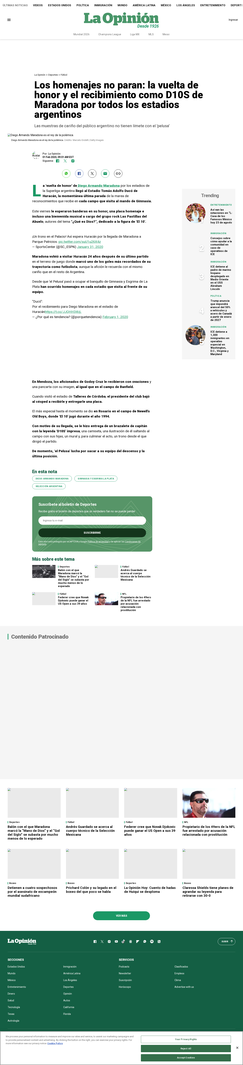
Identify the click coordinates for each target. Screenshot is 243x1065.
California (68, 1007)
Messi (166, 34)
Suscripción (125, 980)
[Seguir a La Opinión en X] (102, 941)
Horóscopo (125, 986)
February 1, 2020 (115, 317)
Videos (38, 5)
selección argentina (49, 486)
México (166, 5)
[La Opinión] (121, 20)
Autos (66, 1000)
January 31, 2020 (90, 247)
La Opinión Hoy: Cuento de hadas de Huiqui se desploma (150, 890)
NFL (124, 594)
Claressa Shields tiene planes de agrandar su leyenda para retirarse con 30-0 (208, 892)
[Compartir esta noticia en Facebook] (79, 173)
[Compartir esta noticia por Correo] (105, 173)
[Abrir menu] (9, 20)
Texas (11, 1014)
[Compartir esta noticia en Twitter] (92, 173)
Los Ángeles (185, 5)
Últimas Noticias (15, 5)
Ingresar (233, 19)
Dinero (11, 993)
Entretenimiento (212, 5)
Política (82, 5)
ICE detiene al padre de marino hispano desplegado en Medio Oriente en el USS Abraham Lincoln (220, 278)
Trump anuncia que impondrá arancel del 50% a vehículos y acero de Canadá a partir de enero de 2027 (221, 310)
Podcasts (124, 966)
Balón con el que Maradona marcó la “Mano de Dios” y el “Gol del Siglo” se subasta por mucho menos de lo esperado (73, 578)
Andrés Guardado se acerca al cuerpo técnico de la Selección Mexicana (135, 575)
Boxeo (12, 883)
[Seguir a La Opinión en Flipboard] (137, 941)
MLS (151, 34)
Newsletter (125, 973)
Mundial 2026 (81, 34)
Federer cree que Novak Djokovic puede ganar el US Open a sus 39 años (73, 600)
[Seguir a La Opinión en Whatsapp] (144, 941)
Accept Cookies (186, 1057)
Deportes (53, 74)
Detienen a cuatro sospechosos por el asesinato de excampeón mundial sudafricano (32, 892)
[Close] (237, 1048)
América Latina (144, 5)
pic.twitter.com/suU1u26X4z (80, 242)
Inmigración (103, 5)
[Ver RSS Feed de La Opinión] (159, 941)
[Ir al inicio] (22, 941)
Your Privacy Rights (186, 1039)
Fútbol (64, 74)
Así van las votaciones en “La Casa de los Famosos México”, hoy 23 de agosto (221, 216)
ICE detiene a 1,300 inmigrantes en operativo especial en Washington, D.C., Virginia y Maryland (219, 343)
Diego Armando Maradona (98, 186)
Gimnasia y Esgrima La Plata (96, 478)
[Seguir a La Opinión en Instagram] (73, 161)
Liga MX (135, 34)
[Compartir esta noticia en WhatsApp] (66, 173)
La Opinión (39, 74)
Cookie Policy (55, 1043)
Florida (67, 1014)
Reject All (186, 1048)
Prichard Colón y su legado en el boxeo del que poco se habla (91, 890)
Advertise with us (184, 986)
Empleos (179, 973)
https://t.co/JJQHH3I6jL (63, 312)
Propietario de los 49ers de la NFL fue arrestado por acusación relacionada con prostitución (136, 604)
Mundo (122, 5)
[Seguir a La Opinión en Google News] (130, 941)
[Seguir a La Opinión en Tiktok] (123, 941)
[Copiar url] (118, 173)
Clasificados (181, 966)
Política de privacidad (98, 541)
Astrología (13, 1020)
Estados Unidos (59, 5)
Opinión (67, 993)
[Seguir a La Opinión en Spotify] (151, 941)
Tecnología (14, 1007)
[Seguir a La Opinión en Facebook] (58, 161)
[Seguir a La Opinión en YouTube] (116, 941)
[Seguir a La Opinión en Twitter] (65, 161)
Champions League (109, 34)
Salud (11, 1000)
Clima (178, 980)
